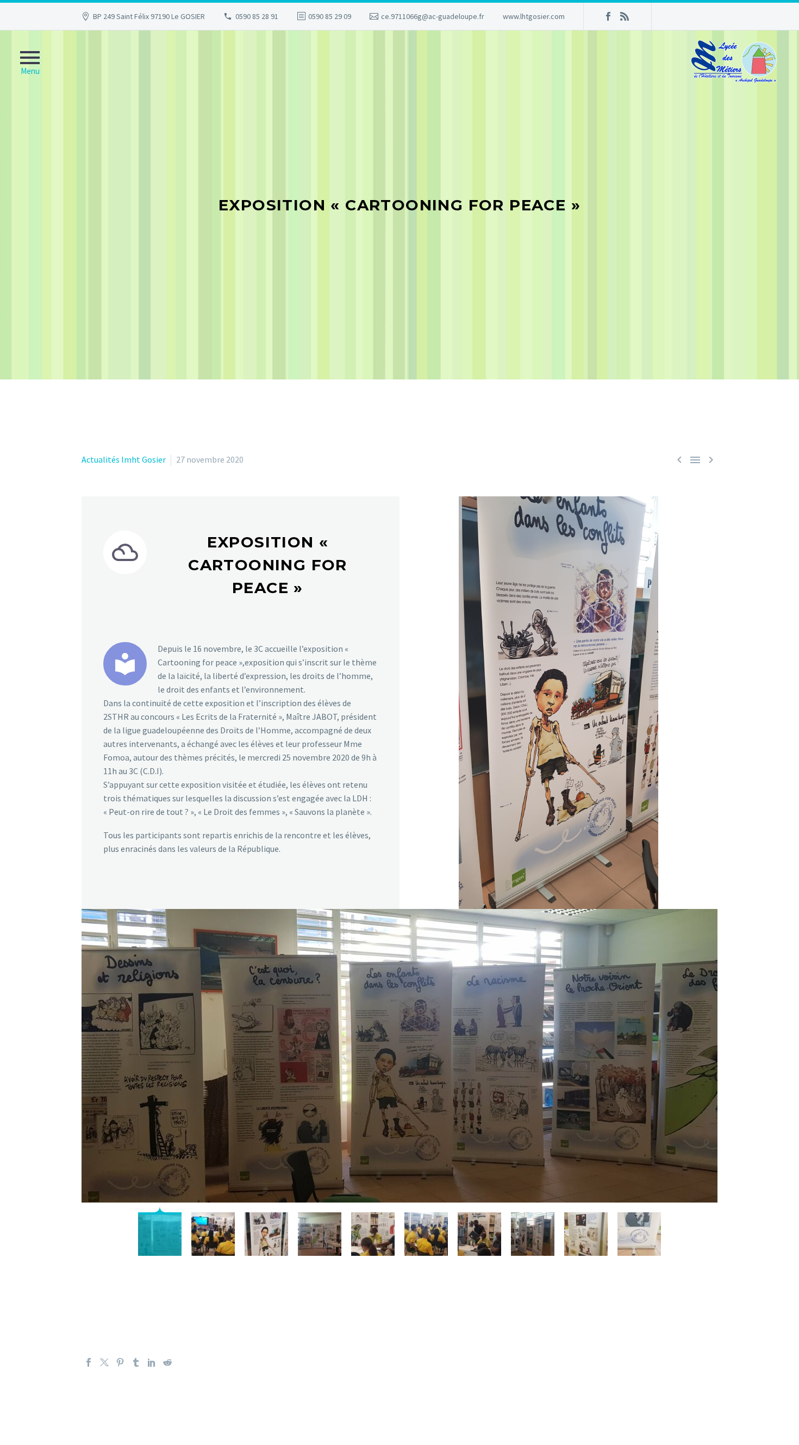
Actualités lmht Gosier (124, 459)
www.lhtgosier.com (534, 16)
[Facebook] (608, 16)
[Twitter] (104, 1362)
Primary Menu (30, 65)
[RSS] (624, 16)
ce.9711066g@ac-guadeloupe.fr (432, 16)
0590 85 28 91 (256, 16)
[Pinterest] (120, 1362)
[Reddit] (167, 1362)
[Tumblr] (136, 1362)
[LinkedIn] (151, 1362)
